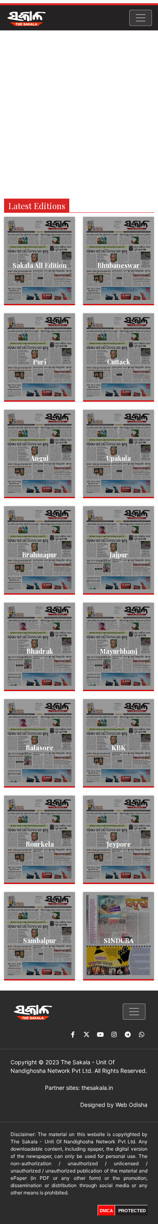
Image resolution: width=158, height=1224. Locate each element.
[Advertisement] (79, 113)
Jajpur (118, 554)
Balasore (39, 747)
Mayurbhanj (118, 651)
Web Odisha (131, 1104)
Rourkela (40, 844)
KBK (118, 747)
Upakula (119, 458)
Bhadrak (39, 651)
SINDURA (119, 940)
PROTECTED (132, 1210)
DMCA (106, 1210)
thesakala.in (97, 1087)
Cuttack (118, 361)
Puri (39, 361)
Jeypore (119, 844)
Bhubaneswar (118, 265)
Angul (39, 458)
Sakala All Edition (40, 265)
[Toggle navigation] (140, 18)
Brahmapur (39, 554)
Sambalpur (39, 940)
